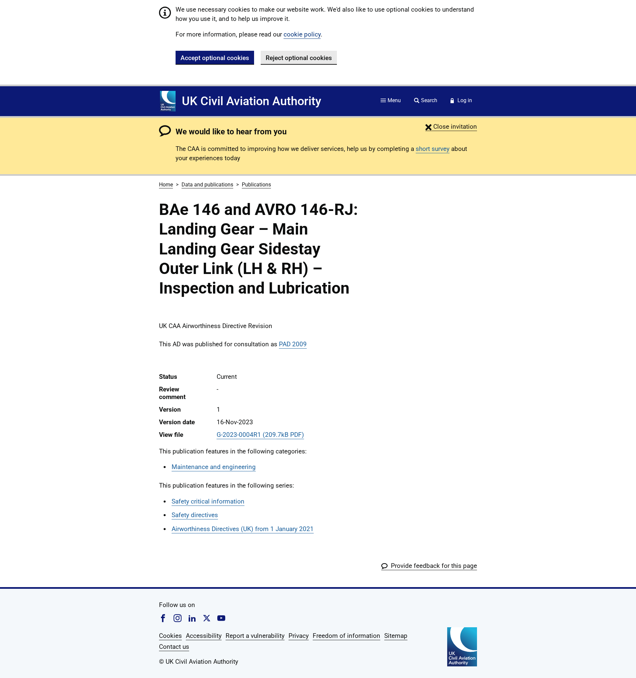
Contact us (174, 646)
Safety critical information (208, 501)
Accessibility (204, 636)
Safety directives (195, 515)
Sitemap (395, 636)
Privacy (299, 636)
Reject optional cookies (299, 58)
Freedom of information (346, 636)
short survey (433, 149)
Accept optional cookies (215, 58)
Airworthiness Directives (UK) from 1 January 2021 (243, 529)
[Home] (168, 101)
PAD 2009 (293, 344)
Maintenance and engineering (214, 467)
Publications (256, 184)
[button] (451, 126)
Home (166, 184)
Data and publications (207, 184)
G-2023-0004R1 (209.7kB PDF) (260, 435)
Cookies (170, 636)
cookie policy (302, 34)
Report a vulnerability (255, 636)
